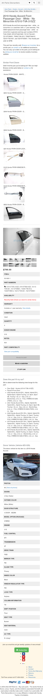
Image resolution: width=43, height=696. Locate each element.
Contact (31, 669)
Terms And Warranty (35, 671)
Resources (31, 677)
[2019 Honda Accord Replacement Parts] (21, 467)
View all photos (12, 487)
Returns (31, 673)
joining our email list (11, 52)
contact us (16, 47)
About (30, 667)
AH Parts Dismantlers (11, 2)
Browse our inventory (29, 45)
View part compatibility (11, 351)
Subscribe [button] (22, 650)
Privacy (30, 675)
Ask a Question (22, 363)
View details (26, 308)
